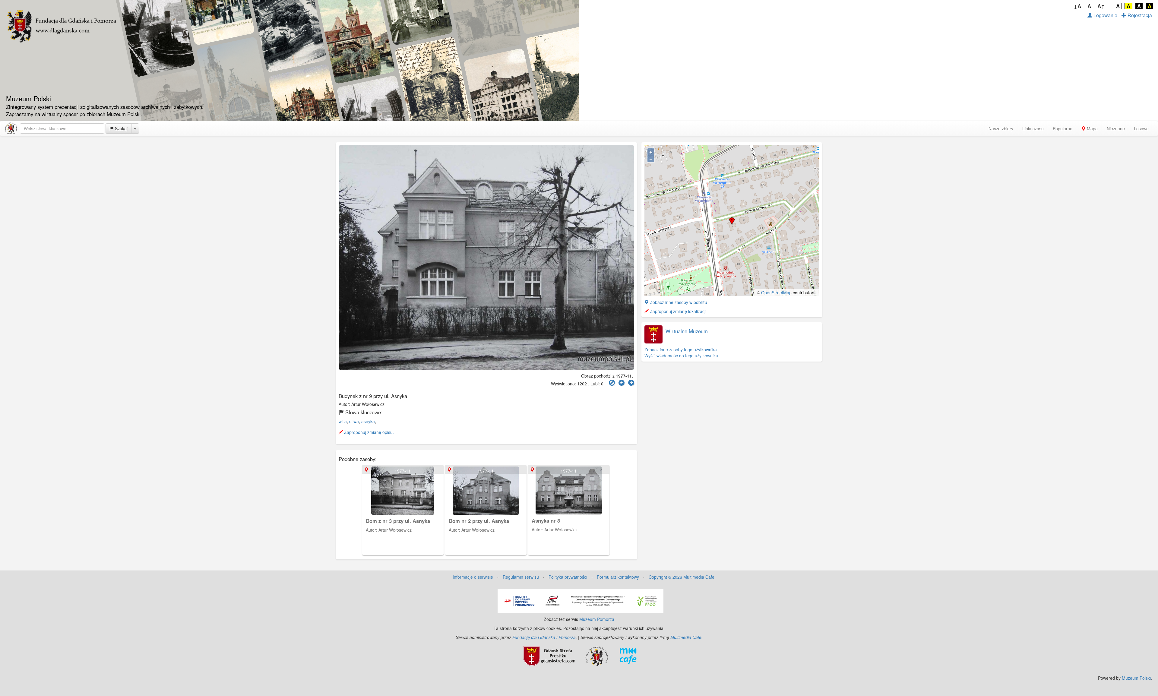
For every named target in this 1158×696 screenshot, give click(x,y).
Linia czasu (1033, 128)
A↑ (1101, 6)
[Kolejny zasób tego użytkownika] (631, 382)
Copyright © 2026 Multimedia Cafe (681, 577)
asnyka (368, 421)
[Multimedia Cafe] (628, 655)
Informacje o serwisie (473, 577)
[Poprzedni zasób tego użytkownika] (622, 382)
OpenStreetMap (776, 292)
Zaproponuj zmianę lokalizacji (677, 311)
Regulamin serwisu (521, 577)
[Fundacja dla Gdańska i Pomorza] (596, 655)
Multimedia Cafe (685, 637)
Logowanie (1104, 15)
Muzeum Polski (1136, 678)
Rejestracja (1139, 15)
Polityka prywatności (568, 577)
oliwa (354, 421)
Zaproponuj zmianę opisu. (368, 432)
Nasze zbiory (1001, 128)
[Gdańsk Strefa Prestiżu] (549, 655)
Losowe (1141, 128)
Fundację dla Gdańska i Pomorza (544, 637)
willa (343, 421)
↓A (1077, 6)
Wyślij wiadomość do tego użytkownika (681, 356)
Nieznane (1116, 128)
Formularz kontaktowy (618, 577)
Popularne (1062, 128)
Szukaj (121, 128)
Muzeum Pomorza (596, 619)
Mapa (1092, 128)
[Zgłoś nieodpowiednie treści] (612, 382)
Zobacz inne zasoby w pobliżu (678, 302)
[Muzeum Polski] (10, 128)
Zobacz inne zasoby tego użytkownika (680, 349)
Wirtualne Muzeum (687, 331)
